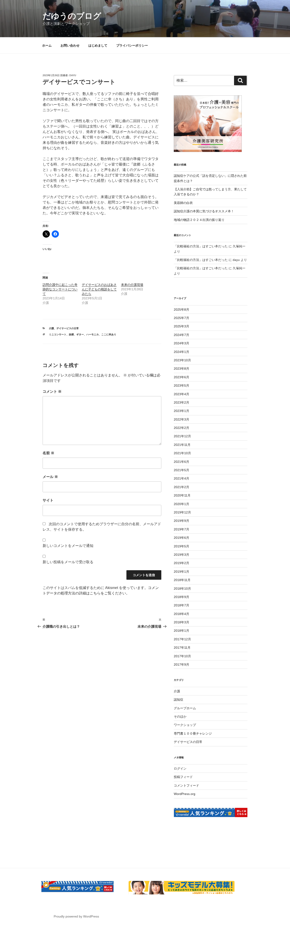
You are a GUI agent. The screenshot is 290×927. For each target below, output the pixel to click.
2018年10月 (182, 588)
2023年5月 (181, 385)
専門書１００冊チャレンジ (193, 733)
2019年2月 (181, 563)
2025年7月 (181, 318)
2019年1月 (181, 571)
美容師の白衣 (183, 203)
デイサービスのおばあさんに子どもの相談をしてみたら (99, 289)
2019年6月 (181, 537)
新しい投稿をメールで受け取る (68, 562)
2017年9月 (181, 664)
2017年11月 (182, 647)
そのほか (180, 716)
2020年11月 (182, 495)
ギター (80, 334)
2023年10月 (182, 360)
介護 (51, 328)
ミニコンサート (57, 334)
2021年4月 (181, 478)
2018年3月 (181, 622)
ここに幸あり (108, 334)
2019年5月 (181, 546)
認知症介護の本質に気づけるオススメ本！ (204, 211)
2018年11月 (182, 580)
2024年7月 (181, 335)
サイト (48, 500)
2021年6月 (181, 462)
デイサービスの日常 (67, 328)
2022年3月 (181, 419)
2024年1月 (181, 352)
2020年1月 (181, 504)
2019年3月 (181, 554)
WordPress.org (184, 794)
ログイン (180, 768)
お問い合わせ (70, 45)
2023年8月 (181, 368)
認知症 (178, 699)
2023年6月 (181, 377)
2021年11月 (182, 445)
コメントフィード (186, 785)
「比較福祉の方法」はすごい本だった (201, 246)
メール (50, 477)
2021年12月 (182, 436)
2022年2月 (181, 428)
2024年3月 (181, 343)
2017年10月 (182, 656)
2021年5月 (181, 470)
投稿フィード (183, 777)
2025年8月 (181, 309)
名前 (48, 453)
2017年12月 (182, 639)
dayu (72, 75)
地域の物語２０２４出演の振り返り (199, 220)
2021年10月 (182, 453)
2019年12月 (182, 512)
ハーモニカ (92, 334)
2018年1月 (181, 630)
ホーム (47, 45)
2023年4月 (181, 394)
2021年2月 (181, 487)
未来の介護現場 (132, 284)
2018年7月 (181, 605)
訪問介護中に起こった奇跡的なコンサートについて (60, 289)
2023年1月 (181, 411)
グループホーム (185, 708)
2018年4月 (181, 614)
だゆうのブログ (72, 16)
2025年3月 (181, 326)
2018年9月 (181, 597)
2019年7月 (181, 529)
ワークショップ (185, 725)
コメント (52, 391)
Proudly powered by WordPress (76, 916)
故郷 (71, 334)
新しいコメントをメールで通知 (68, 546)
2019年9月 (181, 521)
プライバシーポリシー (132, 45)
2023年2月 (181, 402)
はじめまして (97, 45)
